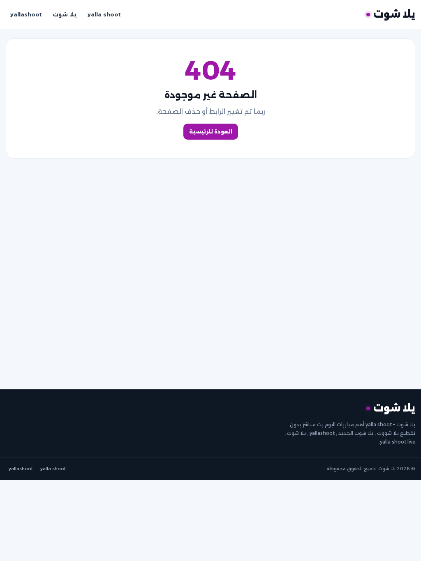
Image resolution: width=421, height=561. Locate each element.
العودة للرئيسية (210, 132)
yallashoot (26, 14)
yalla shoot (104, 14)
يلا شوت (65, 14)
